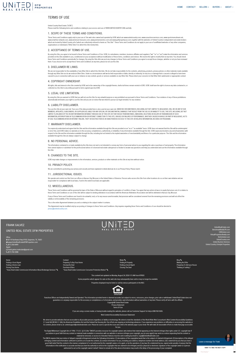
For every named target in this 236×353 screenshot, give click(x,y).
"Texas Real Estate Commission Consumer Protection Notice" (85, 270)
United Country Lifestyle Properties (218, 244)
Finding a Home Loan (13, 265)
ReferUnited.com (224, 237)
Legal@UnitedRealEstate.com (149, 336)
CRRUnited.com (224, 232)
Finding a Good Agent (13, 262)
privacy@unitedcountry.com (58, 209)
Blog (178, 260)
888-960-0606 (158, 311)
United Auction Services (221, 242)
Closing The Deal (126, 267)
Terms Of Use (118, 307)
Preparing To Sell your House (187, 265)
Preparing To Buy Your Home (73, 262)
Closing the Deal (68, 265)
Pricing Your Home (12, 267)
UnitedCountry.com (223, 239)
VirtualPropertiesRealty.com (220, 235)
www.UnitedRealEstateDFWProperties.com (23, 242)
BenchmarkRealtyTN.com (221, 230)
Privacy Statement (118, 305)
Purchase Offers (68, 267)
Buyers (216, 7)
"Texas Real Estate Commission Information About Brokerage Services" (31, 270)
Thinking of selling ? (184, 267)
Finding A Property (126, 262)
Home (180, 7)
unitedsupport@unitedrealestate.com (78, 325)
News (122, 260)
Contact (191, 7)
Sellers (203, 7)
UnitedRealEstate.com (222, 227)
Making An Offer (182, 262)
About (228, 7)
